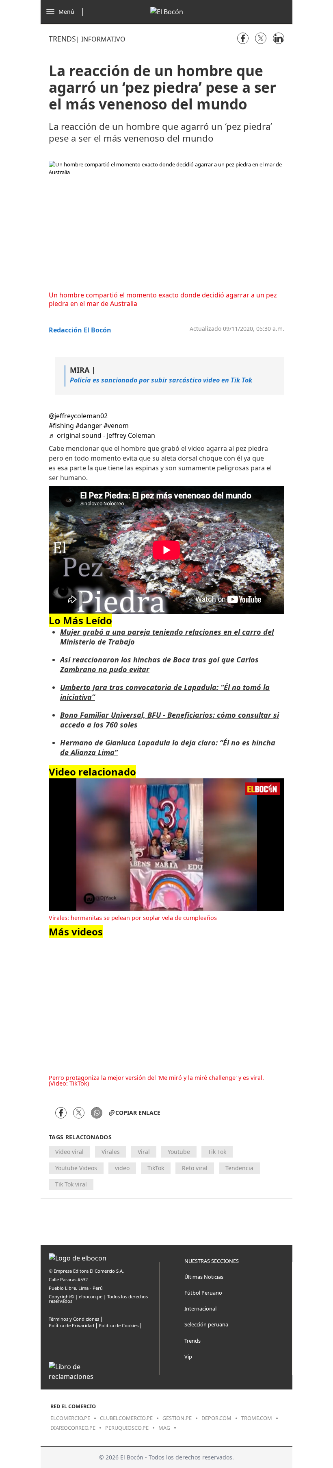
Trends (62, 39)
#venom (116, 425)
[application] (166, 844)
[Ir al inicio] (166, 12)
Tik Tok (217, 1152)
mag (164, 1427)
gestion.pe (177, 1418)
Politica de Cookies (118, 1325)
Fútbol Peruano (203, 1292)
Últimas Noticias (203, 1276)
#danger (89, 425)
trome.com (256, 1418)
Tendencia (239, 1168)
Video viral (69, 1152)
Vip (188, 1356)
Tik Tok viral (71, 1184)
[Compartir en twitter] (260, 38)
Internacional (200, 1308)
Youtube (179, 1152)
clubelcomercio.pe (126, 1418)
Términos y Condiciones (74, 1319)
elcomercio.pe (70, 1418)
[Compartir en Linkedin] (278, 38)
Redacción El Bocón (80, 330)
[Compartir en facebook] (243, 38)
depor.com (216, 1418)
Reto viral (195, 1168)
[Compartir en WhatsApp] (96, 1112)
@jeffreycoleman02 (78, 415)
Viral (144, 1152)
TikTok (155, 1168)
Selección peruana (206, 1324)
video (122, 1168)
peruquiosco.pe (127, 1427)
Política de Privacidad (71, 1325)
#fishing (61, 425)
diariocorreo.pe (72, 1427)
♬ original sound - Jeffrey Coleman (102, 435)
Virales (111, 1152)
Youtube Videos (76, 1168)
